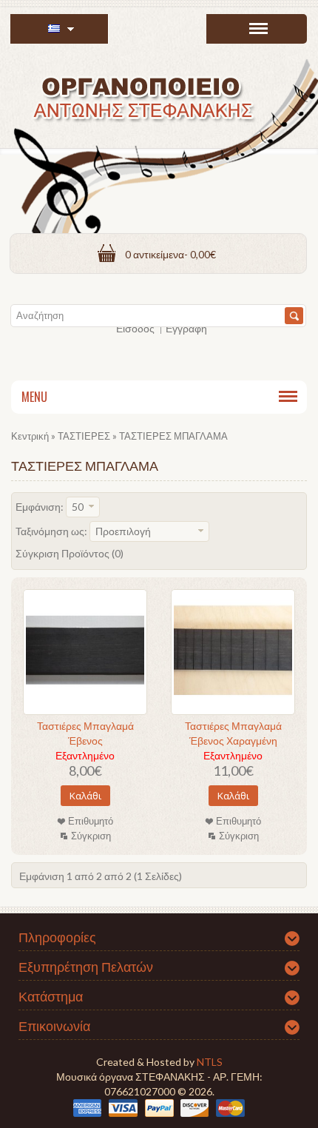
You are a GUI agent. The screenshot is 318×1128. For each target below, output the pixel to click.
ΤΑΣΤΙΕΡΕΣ (84, 436)
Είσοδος (135, 328)
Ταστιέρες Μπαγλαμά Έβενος (85, 733)
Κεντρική (30, 436)
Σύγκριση (91, 836)
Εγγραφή (186, 328)
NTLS (210, 1061)
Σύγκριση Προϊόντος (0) (70, 553)
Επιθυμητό (90, 821)
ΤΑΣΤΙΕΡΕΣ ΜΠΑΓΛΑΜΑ (173, 436)
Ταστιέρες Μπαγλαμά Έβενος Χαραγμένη (233, 733)
